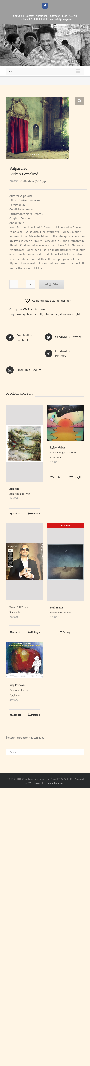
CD (25, 309)
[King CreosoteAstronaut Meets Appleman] (24, 660)
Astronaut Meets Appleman (18, 690)
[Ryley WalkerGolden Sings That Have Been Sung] (65, 423)
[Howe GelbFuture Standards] (24, 561)
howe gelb (22, 314)
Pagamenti (54, 15)
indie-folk (36, 314)
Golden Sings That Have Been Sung (63, 452)
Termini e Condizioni (54, 782)
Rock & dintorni (38, 309)
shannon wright (70, 314)
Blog (64, 15)
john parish (51, 314)
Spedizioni (41, 15)
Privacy (38, 782)
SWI (30, 782)
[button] (79, 101)
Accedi (72, 15)
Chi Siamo (18, 15)
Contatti (30, 15)
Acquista (51, 284)
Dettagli (35, 513)
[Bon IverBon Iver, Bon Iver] (24, 443)
